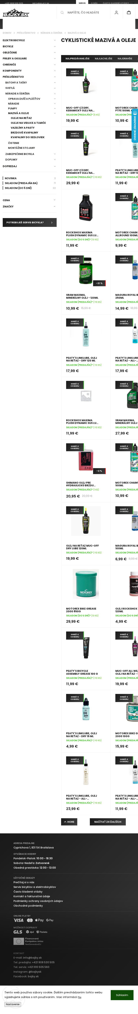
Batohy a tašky (16, 82)
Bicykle (8, 46)
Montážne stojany (21, 148)
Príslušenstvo (13, 77)
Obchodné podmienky (28, 905)
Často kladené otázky (27, 891)
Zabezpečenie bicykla (19, 154)
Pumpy (12, 108)
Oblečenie (10, 52)
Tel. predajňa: (34, 962)
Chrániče (9, 64)
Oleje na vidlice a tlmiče (28, 123)
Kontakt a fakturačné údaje (31, 896)
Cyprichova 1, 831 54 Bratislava (33, 847)
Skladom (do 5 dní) (30, 188)
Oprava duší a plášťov (24, 99)
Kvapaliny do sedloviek (28, 137)
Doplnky (11, 159)
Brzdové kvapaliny (24, 132)
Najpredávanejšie (77, 58)
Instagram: (27, 972)
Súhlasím (122, 995)
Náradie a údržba (17, 93)
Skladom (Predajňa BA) (30, 183)
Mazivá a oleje (18, 113)
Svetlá (10, 88)
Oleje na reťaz (21, 118)
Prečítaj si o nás (23, 882)
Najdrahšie (125, 58)
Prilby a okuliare (15, 58)
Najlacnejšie (103, 58)
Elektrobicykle (14, 40)
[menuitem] (15, 24)
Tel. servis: (31, 967)
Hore (70, 822)
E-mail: (27, 957)
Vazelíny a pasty (22, 128)
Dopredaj (10, 166)
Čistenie (13, 143)
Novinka (30, 178)
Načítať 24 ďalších (107, 822)
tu (79, 997)
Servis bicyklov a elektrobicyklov (34, 887)
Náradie (13, 103)
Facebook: (26, 976)
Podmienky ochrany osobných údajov (38, 901)
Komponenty (12, 71)
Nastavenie (13, 1004)
